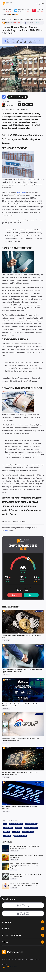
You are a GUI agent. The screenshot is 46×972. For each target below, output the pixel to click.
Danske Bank (8, 827)
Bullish (31, 595)
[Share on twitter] (23, 104)
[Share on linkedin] (31, 104)
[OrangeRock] (13, 14)
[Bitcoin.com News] (7, 3)
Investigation (28, 831)
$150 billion (21, 192)
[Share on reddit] (27, 104)
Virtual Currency (20, 836)
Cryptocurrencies (16, 823)
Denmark (18, 827)
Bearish (14, 595)
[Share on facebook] (19, 104)
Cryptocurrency (31, 823)
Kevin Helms (10, 105)
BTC (5, 823)
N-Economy (7, 836)
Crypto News (10, 19)
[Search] (38, 3)
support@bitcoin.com (9, 967)
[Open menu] (42, 3)
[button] (25, 97)
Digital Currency (31, 827)
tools (6, 530)
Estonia (6, 831)
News (4, 19)
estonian (16, 831)
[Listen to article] (4, 97)
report (31, 179)
